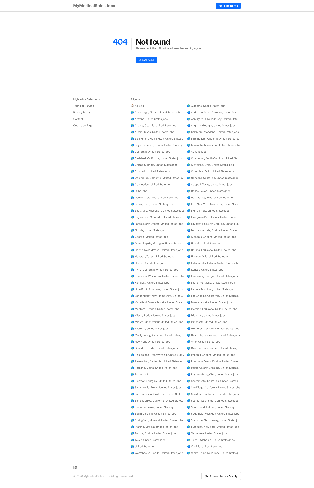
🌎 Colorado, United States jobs (150, 171)
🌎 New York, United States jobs (150, 341)
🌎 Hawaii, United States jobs (205, 243)
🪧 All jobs (137, 105)
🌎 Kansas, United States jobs (205, 269)
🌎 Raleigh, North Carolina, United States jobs (214, 367)
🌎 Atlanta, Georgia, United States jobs (154, 125)
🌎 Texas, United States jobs (148, 439)
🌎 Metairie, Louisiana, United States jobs (212, 308)
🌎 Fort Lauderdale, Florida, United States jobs (214, 230)
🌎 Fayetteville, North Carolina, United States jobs (214, 223)
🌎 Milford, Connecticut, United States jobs (157, 322)
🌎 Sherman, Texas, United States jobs (154, 407)
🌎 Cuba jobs (139, 191)
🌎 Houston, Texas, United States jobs (154, 256)
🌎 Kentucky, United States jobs (150, 282)
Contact (78, 119)
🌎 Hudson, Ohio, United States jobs (209, 256)
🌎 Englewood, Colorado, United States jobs (157, 217)
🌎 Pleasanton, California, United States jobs (157, 361)
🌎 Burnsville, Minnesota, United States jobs (213, 145)
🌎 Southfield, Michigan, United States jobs (213, 413)
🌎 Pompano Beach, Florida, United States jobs (214, 361)
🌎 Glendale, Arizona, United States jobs (211, 236)
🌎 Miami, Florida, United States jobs (153, 315)
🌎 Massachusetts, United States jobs (209, 302)
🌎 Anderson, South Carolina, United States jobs (214, 112)
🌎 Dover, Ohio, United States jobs (152, 204)
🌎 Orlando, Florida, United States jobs (154, 348)
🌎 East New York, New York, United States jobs (214, 204)
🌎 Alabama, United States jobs (206, 105)
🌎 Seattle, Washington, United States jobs (212, 400)
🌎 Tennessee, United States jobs (207, 433)
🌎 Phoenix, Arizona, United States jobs (211, 354)
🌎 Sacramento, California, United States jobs (214, 381)
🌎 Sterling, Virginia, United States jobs (154, 426)
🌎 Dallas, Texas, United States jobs (208, 191)
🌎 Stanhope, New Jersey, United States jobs (214, 420)
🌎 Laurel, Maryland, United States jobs (211, 282)
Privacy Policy (82, 112)
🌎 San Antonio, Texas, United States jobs (156, 387)
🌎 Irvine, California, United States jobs (154, 269)
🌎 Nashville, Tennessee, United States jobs (213, 335)
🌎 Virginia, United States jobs (205, 446)
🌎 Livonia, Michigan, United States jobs (211, 289)
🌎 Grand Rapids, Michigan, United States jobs (157, 243)
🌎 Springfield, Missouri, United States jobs (157, 420)
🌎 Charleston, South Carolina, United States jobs (214, 158)
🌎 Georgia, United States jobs (149, 236)
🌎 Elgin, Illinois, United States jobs (208, 210)
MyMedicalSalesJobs (94, 5)
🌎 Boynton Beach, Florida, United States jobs (157, 145)
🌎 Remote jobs (140, 374)
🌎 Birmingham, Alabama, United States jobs (214, 138)
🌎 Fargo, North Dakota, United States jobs (157, 223)
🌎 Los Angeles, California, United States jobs (214, 295)
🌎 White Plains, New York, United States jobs (214, 453)
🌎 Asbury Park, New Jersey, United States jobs (214, 119)
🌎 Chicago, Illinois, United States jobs (154, 164)
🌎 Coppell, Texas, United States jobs (210, 184)
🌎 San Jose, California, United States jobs (213, 394)
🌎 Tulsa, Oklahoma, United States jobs (211, 439)
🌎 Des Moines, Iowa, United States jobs (211, 197)
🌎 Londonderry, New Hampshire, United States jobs (157, 295)
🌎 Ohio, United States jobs (203, 341)
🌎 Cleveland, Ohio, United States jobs (210, 164)
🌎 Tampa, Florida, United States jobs (153, 433)
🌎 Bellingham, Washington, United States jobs (157, 138)
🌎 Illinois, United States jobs (148, 263)
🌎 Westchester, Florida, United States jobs (157, 453)
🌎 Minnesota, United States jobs (207, 322)
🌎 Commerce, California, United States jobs (157, 177)
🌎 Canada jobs (196, 151)
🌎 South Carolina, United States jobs (153, 413)
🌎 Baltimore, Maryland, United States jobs (213, 132)
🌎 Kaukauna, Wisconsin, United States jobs (157, 276)
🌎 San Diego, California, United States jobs (213, 387)
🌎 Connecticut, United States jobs (152, 184)
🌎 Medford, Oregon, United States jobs (155, 308)
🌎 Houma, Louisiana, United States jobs (211, 250)
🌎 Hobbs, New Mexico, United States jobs (157, 250)
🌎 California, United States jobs (150, 151)
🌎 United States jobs (144, 446)
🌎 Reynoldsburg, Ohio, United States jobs (212, 374)
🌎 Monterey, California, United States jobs (213, 328)
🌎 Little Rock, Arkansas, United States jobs (157, 289)
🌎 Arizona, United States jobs (149, 119)
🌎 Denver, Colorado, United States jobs (155, 197)
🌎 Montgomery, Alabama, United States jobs (157, 335)
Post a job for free (228, 5)
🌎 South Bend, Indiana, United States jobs (212, 407)
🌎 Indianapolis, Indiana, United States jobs (213, 263)
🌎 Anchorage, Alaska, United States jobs (156, 112)
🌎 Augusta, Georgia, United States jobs (211, 125)
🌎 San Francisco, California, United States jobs (157, 394)
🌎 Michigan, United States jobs (206, 315)
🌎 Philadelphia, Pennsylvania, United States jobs (157, 354)
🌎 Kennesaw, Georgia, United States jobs (212, 276)
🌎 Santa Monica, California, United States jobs (157, 400)
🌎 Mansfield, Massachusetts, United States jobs (157, 302)
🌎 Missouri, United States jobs (149, 328)
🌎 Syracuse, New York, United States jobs (213, 426)
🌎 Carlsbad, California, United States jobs (157, 158)
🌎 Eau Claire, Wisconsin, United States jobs (157, 210)
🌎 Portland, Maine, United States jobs (154, 367)
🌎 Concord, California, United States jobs (212, 177)
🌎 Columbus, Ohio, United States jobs (210, 171)
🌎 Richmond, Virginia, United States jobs (156, 381)
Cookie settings (82, 125)
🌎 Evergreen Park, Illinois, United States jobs (214, 217)
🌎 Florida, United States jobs (149, 230)
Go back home (146, 59)
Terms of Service (83, 105)
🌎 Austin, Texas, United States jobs (152, 132)
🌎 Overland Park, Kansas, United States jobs (214, 348)
